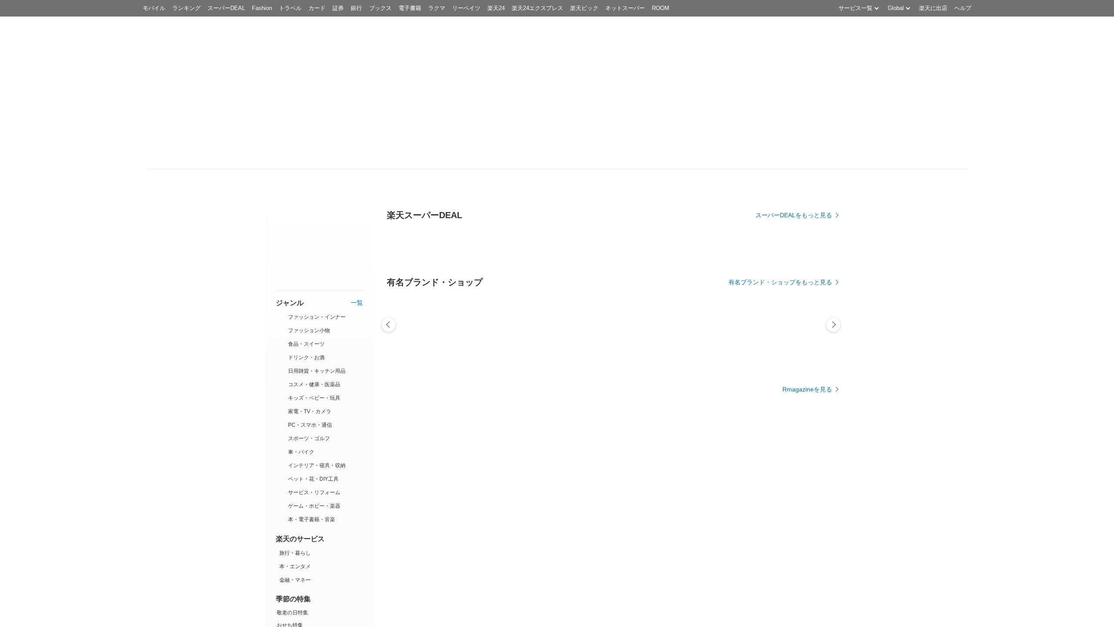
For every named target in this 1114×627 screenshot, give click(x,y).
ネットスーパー (625, 8)
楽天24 (496, 8)
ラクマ (436, 8)
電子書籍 (410, 8)
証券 (338, 8)
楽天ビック (584, 8)
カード (317, 8)
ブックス (380, 8)
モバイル (154, 8)
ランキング (186, 8)
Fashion (262, 8)
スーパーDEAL (226, 8)
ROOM (660, 8)
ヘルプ (962, 8)
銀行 (356, 8)
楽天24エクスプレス (537, 8)
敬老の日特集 (292, 613)
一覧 (357, 303)
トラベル (290, 8)
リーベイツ (466, 8)
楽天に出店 (933, 8)
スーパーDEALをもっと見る (793, 215)
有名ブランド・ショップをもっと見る (780, 282)
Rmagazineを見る (807, 389)
